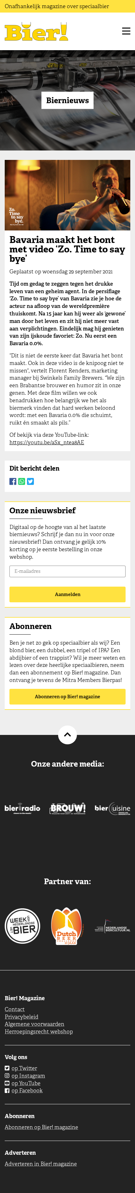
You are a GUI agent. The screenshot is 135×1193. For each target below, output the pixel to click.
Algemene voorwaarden (34, 1024)
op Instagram (28, 1075)
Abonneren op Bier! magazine (67, 697)
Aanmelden (67, 594)
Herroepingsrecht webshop (39, 1031)
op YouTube (26, 1083)
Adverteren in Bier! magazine (41, 1163)
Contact (15, 1009)
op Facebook (27, 1090)
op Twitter (24, 1068)
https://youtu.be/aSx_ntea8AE (46, 442)
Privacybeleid (21, 1016)
